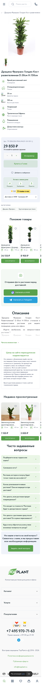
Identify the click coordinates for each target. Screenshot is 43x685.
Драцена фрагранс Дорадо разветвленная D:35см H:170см (8, 243)
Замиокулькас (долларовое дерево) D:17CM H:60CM (27, 420)
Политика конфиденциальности (21, 656)
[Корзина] (29, 681)
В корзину (29, 154)
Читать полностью (9, 340)
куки (23, 674)
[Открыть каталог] (4, 4)
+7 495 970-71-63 (20, 631)
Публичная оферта (20, 661)
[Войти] (37, 681)
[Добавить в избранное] (15, 227)
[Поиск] (4, 681)
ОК (29, 674)
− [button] (7, 153)
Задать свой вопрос (20, 548)
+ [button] (16, 153)
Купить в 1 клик (20, 162)
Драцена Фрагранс (9, 207)
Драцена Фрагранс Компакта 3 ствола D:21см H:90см (26, 243)
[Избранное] (20, 681)
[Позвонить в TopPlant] (36, 4)
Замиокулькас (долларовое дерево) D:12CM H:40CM (9, 420)
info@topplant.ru (20, 667)
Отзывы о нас (23, 189)
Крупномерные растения (27, 207)
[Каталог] (12, 681)
